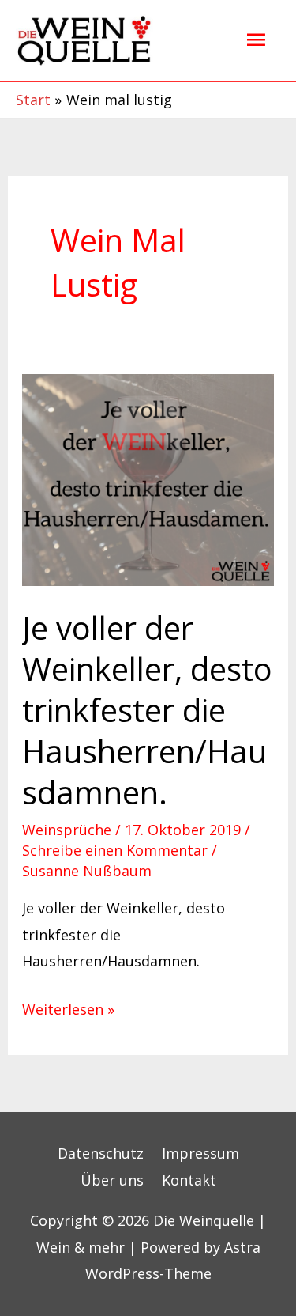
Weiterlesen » (68, 1007)
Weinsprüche (66, 829)
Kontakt (189, 1179)
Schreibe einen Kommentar (115, 850)
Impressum (200, 1153)
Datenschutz (101, 1153)
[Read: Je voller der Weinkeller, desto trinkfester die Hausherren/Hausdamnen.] (148, 478)
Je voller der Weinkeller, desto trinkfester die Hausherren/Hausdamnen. (147, 710)
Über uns (112, 1179)
